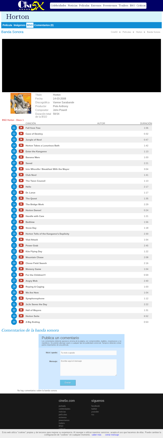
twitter (94, 409)
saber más (96, 435)
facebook (95, 406)
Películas (84, 5)
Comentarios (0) (43, 25)
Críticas (141, 5)
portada (62, 406)
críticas (62, 429)
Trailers (123, 5)
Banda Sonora (153, 32)
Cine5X (114, 32)
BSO (132, 5)
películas (63, 414)
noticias (62, 412)
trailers (62, 423)
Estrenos (96, 5)
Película (7, 25)
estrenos (63, 417)
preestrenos (64, 420)
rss (92, 414)
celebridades (64, 409)
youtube (95, 412)
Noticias (73, 5)
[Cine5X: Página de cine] (31, 5)
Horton (139, 32)
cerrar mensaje (112, 435)
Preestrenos (110, 5)
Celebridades (58, 5)
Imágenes (19, 25)
